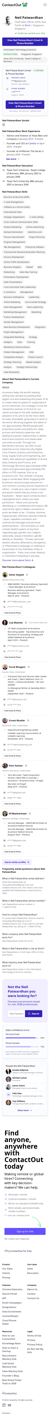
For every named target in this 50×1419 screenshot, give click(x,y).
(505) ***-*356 (14, 797)
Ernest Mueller (17, 720)
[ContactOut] (15, 4)
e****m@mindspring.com (20, 744)
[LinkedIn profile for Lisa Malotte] (26, 622)
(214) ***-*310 (14, 704)
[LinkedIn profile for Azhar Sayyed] (27, 575)
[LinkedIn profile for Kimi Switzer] (26, 765)
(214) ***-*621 (14, 750)
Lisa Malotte (16, 622)
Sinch (27, 25)
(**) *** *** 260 (15, 651)
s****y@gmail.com (16, 792)
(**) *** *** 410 (15, 607)
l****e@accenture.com (18, 646)
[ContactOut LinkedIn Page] (4, 1405)
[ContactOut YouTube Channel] (9, 1405)
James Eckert (18, 1086)
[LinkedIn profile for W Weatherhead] (30, 813)
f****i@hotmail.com (17, 699)
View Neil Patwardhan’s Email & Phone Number (25, 104)
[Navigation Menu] (45, 4)
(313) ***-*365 (14, 845)
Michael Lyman (19, 1078)
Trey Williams (18, 1101)
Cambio (32, 143)
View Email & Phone (12, 613)
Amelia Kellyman (20, 1070)
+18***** (15, 91)
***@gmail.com (18, 81)
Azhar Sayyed (16, 574)
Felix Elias (17, 1093)
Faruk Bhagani (17, 667)
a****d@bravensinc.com (19, 601)
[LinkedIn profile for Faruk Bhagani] (28, 667)
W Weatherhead (18, 813)
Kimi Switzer (16, 765)
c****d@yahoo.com (17, 840)
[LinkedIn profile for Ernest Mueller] (28, 720)
